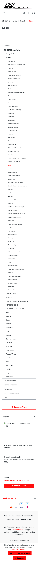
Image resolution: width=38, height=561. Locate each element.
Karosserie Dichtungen (15, 224)
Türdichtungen (12, 279)
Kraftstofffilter (12, 231)
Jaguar (8, 373)
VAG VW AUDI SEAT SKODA (15, 309)
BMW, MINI (9, 327)
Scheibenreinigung (13, 255)
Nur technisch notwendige (19, 553)
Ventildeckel (12, 120)
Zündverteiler (12, 71)
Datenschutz (27, 516)
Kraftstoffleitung (13, 210)
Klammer (10, 134)
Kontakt (7, 516)
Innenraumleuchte (13, 151)
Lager (10, 227)
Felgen (10, 262)
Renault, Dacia (11, 294)
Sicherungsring (12, 172)
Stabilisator (11, 179)
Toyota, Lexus (11, 339)
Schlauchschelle (13, 127)
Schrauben (11, 116)
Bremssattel (11, 137)
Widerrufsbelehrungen (16, 519)
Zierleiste (11, 89)
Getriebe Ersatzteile (14, 161)
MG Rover (9, 365)
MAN (7, 361)
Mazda (8, 335)
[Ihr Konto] (28, 13)
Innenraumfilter (12, 200)
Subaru (7, 46)
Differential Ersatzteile (14, 148)
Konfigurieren (19, 558)
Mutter (10, 193)
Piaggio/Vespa (11, 354)
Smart (8, 320)
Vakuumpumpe (12, 283)
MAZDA (8, 316)
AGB (29, 519)
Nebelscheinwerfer (14, 78)
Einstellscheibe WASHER (15, 182)
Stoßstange (11, 61)
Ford (7, 312)
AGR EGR (10, 189)
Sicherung (11, 113)
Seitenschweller (13, 290)
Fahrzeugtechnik (10, 385)
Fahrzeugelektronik (11, 393)
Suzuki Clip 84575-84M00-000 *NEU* (18, 446)
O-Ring (10, 168)
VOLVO (8, 358)
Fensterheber (12, 144)
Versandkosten (17, 530)
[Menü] (4, 13)
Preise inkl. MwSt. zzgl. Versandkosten (16, 480)
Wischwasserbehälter (14, 252)
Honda (8, 369)
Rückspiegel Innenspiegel (16, 207)
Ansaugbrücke (12, 238)
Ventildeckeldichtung (14, 110)
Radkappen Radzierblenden (16, 92)
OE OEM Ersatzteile (12, 50)
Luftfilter (10, 82)
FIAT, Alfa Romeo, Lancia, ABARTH (17, 301)
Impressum (16, 516)
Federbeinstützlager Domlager (17, 158)
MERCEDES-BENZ (12, 305)
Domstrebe (11, 259)
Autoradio (11, 196)
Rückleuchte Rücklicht (14, 75)
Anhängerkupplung (13, 265)
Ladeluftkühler (12, 130)
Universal (9, 343)
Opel (7, 331)
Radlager (10, 68)
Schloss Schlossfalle (14, 217)
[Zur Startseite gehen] (19, 5)
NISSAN (8, 324)
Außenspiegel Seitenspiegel (16, 64)
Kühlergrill (11, 286)
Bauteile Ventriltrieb (14, 175)
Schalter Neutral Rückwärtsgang (17, 186)
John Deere (10, 350)
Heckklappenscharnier (15, 276)
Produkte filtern (20, 407)
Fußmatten (11, 241)
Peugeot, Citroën (12, 54)
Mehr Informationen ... (19, 549)
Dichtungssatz (12, 99)
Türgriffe (10, 272)
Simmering (11, 248)
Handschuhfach (12, 234)
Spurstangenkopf (13, 106)
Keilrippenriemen (13, 103)
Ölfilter (10, 141)
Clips (9, 165)
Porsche (9, 346)
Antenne (10, 203)
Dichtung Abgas (13, 245)
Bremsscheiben (13, 85)
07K (5, 397)
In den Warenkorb (19, 486)
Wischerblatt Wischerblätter (16, 213)
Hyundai (9, 297)
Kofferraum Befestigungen (16, 269)
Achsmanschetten (13, 123)
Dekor (10, 96)
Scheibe (10, 155)
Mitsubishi (9, 377)
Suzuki (8, 58)
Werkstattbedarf (10, 381)
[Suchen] (23, 13)
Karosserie (8, 389)
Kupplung (11, 220)
